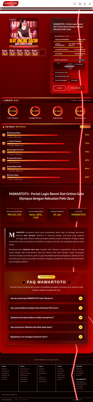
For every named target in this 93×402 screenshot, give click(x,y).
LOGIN (59, 88)
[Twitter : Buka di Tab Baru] (85, 400)
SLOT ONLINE (4, 379)
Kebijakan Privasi (42, 377)
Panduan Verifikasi (61, 377)
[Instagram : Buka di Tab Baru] (88, 400)
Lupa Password (60, 373)
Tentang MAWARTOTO (80, 382)
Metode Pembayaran (24, 375)
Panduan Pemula (79, 371)
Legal (20, 399)
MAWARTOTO (4, 369)
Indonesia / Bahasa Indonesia (7, 399)
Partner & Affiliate (79, 386)
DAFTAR (76, 88)
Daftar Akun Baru (60, 371)
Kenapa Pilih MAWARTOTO (81, 384)
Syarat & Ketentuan (42, 379)
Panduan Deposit (23, 377)
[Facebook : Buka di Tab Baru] (83, 400)
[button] (80, 4)
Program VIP (59, 379)
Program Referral (23, 381)
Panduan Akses (79, 369)
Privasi (16, 399)
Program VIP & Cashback (25, 373)
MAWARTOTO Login (6, 375)
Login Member (60, 369)
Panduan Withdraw (24, 379)
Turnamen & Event (24, 371)
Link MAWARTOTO (5, 373)
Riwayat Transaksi (61, 375)
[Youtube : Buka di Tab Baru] (91, 400)
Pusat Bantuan (42, 369)
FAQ (39, 375)
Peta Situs (25, 399)
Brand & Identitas (79, 388)
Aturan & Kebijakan (80, 373)
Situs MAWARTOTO (5, 371)
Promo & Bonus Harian (24, 369)
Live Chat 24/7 (42, 371)
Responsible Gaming (43, 381)
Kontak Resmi (79, 375)
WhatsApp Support (42, 373)
